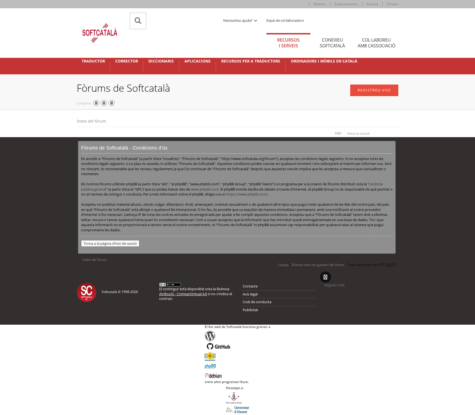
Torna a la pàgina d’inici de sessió (110, 243)
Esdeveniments (346, 4)
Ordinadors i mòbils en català (324, 61)
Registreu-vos (374, 90)
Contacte (250, 286)
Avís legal (250, 294)
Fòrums (392, 4)
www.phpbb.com (205, 189)
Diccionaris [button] (161, 61)
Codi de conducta (257, 301)
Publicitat (250, 309)
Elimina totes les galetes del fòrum (318, 264)
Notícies (320, 4)
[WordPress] (237, 336)
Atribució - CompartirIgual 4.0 (183, 293)
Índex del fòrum (91, 121)
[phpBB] (237, 365)
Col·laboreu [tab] (376, 43)
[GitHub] (237, 346)
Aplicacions (197, 61)
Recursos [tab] (288, 43)
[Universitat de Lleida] (237, 397)
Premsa (372, 4)
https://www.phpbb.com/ (247, 194)
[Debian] (237, 375)
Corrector (126, 61)
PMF (338, 133)
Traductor (93, 61)
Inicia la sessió (358, 133)
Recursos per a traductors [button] (250, 61)
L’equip (283, 264)
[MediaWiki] (237, 356)
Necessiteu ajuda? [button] (238, 20)
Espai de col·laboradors (285, 20)
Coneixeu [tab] (332, 43)
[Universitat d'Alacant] (237, 409)
